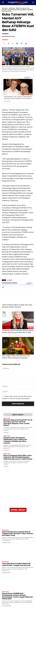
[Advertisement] (18, 485)
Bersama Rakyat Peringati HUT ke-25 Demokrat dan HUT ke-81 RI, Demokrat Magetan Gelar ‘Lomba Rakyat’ (17, 422)
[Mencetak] (26, 43)
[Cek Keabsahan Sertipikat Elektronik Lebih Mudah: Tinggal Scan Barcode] (18, 552)
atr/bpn (9, 280)
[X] (8, 43)
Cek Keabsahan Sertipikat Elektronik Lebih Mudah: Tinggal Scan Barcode (16, 564)
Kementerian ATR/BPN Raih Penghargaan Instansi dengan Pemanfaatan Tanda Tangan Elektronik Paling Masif (17, 596)
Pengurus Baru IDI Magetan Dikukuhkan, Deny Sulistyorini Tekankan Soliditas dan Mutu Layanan (15, 440)
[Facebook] (4, 43)
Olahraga (12, 8)
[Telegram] (17, 43)
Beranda (4, 8)
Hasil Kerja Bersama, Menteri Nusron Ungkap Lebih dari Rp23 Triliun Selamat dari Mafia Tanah (17, 533)
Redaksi (5, 39)
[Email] (21, 43)
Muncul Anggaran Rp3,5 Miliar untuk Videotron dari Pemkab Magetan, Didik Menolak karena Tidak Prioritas (17, 457)
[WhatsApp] (13, 43)
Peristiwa (6, 418)
